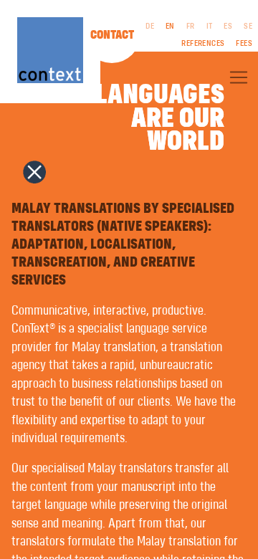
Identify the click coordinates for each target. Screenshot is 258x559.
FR (190, 26)
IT (209, 26)
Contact (112, 35)
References (202, 43)
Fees (244, 43)
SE (248, 26)
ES (228, 26)
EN (170, 26)
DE (149, 26)
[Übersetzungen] (238, 77)
